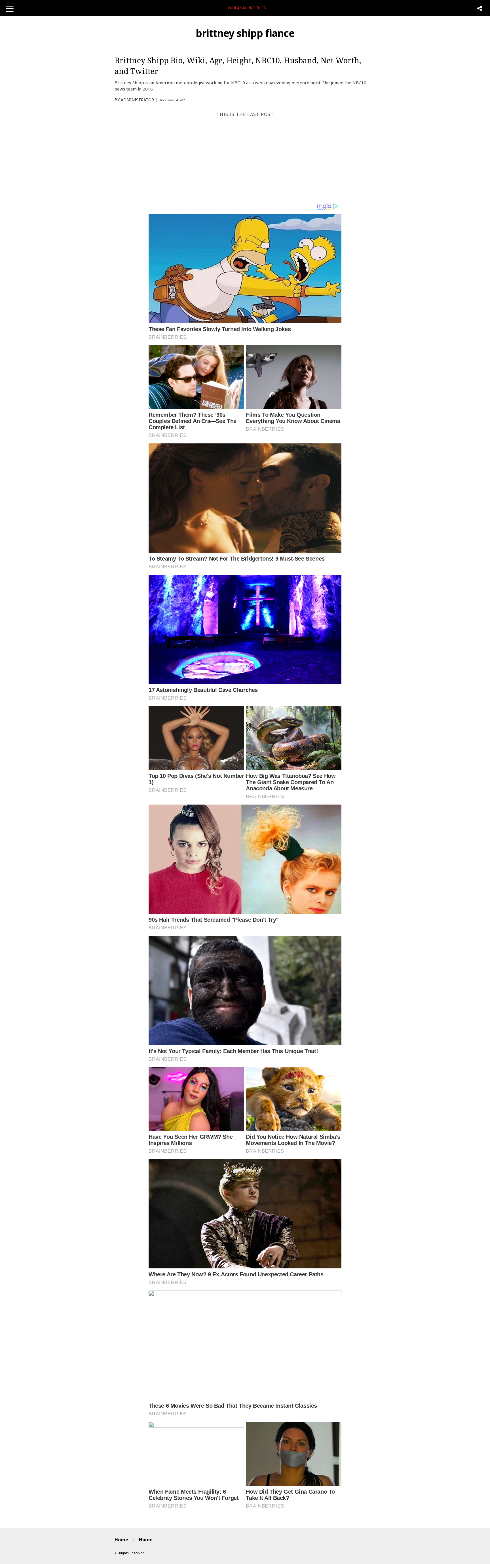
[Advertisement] (245, 160)
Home (121, 1539)
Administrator (137, 100)
